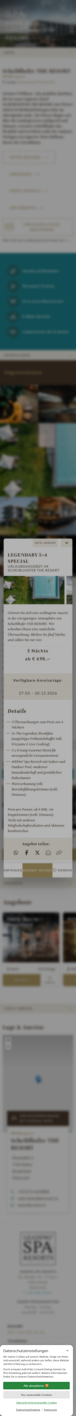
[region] (36, 1367)
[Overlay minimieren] (67, 1350)
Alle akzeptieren (34, 1385)
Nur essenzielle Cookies (36, 1394)
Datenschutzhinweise (28, 1410)
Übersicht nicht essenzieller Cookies (36, 1402)
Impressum (50, 1410)
